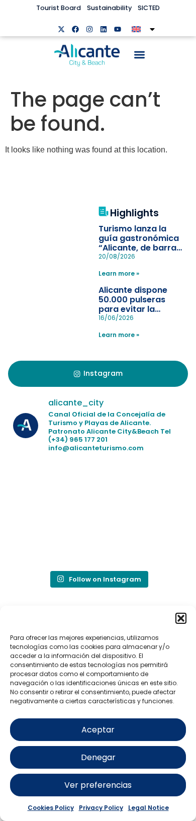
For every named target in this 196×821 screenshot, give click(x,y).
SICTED (149, 8)
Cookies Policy (51, 807)
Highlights (134, 213)
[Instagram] (89, 29)
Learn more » (119, 273)
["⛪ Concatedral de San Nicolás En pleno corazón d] (54, 488)
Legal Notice (148, 807)
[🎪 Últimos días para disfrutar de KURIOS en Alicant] (141, 539)
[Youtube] (118, 29)
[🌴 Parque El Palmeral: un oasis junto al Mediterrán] (54, 539)
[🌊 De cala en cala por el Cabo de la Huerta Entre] (141, 488)
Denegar (98, 757)
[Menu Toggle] (139, 54)
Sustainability (109, 8)
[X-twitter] (61, 29)
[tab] (98, 374)
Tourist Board (58, 8)
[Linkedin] (103, 29)
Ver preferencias (98, 785)
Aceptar (98, 729)
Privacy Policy (101, 807)
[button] (181, 618)
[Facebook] (75, 29)
